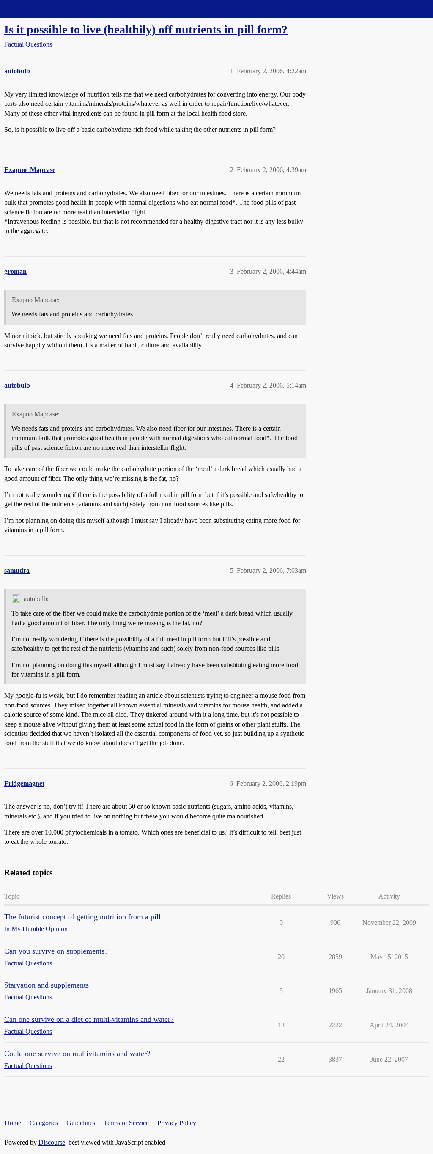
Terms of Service (126, 1122)
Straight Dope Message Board (44, 8)
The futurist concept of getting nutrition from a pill (82, 917)
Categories (44, 1122)
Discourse (51, 1142)
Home (13, 1122)
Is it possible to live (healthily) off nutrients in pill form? (146, 29)
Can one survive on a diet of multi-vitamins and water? (89, 1019)
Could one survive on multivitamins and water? (77, 1053)
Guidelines (80, 1122)
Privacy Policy (176, 1122)
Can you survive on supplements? (56, 951)
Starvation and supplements (46, 985)
